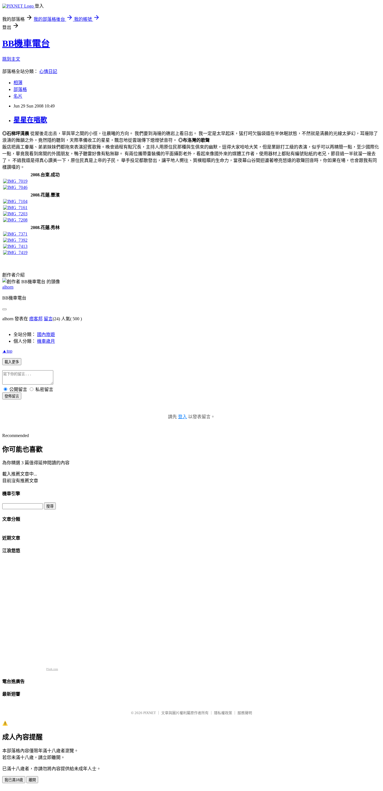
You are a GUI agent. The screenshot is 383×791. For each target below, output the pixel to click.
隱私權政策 (223, 713)
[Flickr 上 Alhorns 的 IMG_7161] (15, 207)
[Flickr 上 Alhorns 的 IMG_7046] (15, 187)
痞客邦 (36, 318)
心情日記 (48, 71)
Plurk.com (52, 669)
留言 (48, 318)
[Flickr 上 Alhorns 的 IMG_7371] (15, 234)
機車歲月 (46, 341)
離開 (32, 780)
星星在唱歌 (30, 120)
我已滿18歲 (13, 780)
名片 (17, 96)
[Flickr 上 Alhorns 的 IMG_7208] (15, 220)
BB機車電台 (26, 43)
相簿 (17, 82)
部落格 (20, 89)
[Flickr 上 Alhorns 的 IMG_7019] (15, 181)
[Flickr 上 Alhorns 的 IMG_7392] (15, 240)
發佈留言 (11, 396)
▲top (7, 351)
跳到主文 (11, 59)
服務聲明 (244, 713)
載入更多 (11, 362)
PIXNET (149, 713)
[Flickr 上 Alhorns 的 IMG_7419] (15, 252)
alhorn (7, 287)
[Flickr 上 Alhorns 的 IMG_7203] (15, 213)
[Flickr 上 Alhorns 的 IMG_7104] (15, 201)
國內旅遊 (46, 334)
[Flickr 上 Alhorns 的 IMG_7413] (15, 246)
